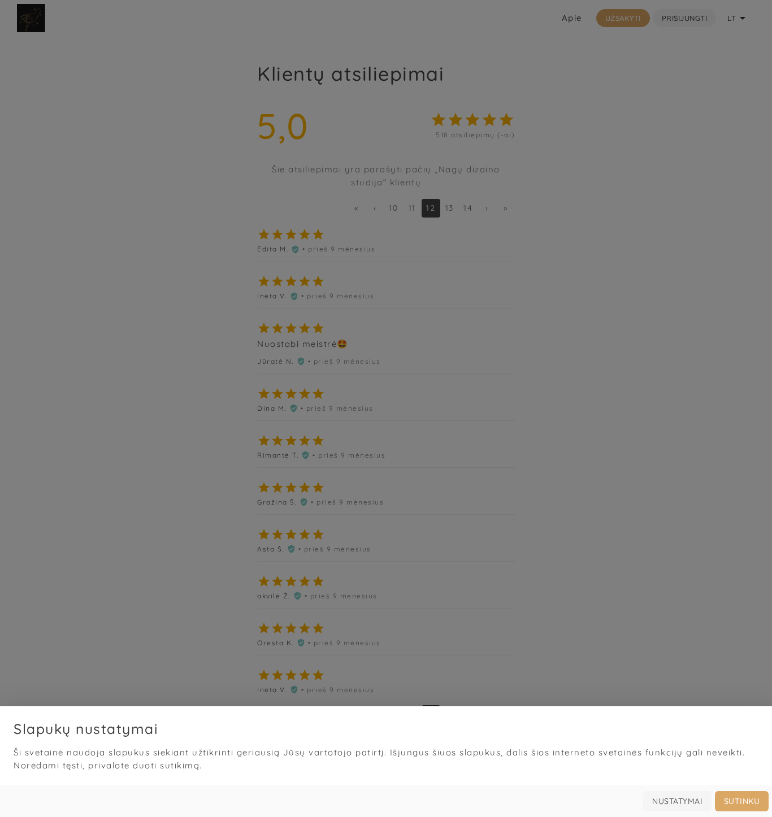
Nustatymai (677, 801)
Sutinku (742, 801)
